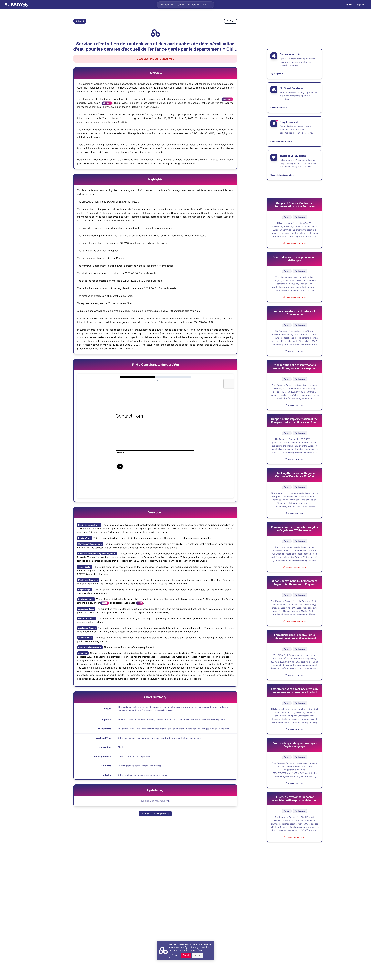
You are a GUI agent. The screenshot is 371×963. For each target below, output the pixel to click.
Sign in (348, 4)
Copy (232, 21)
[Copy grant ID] (155, 33)
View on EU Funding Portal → (155, 813)
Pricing (206, 4)
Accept (198, 955)
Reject (186, 955)
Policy (174, 955)
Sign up (360, 4)
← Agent (80, 21)
